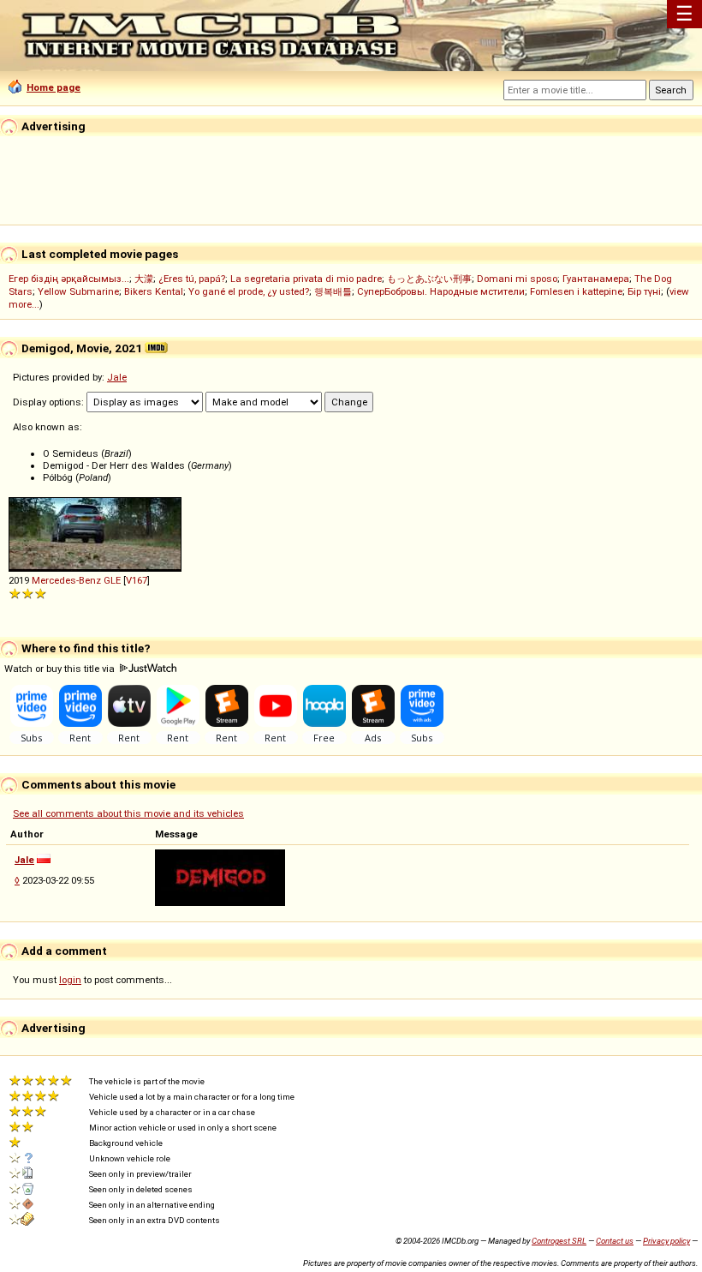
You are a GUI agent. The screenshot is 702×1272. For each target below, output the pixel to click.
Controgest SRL (559, 1240)
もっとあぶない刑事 (429, 279)
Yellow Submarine (78, 291)
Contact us (615, 1240)
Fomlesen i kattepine (576, 291)
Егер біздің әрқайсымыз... (69, 279)
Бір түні (644, 291)
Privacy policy (666, 1240)
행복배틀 (333, 291)
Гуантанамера (595, 279)
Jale (117, 377)
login (70, 980)
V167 (136, 580)
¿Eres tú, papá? (191, 279)
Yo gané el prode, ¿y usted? (248, 291)
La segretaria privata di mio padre (306, 279)
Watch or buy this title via (60, 669)
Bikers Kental (153, 291)
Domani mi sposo (517, 279)
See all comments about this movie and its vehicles (128, 813)
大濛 (143, 279)
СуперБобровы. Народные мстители (441, 291)
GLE (112, 580)
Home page (53, 87)
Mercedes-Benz (66, 580)
